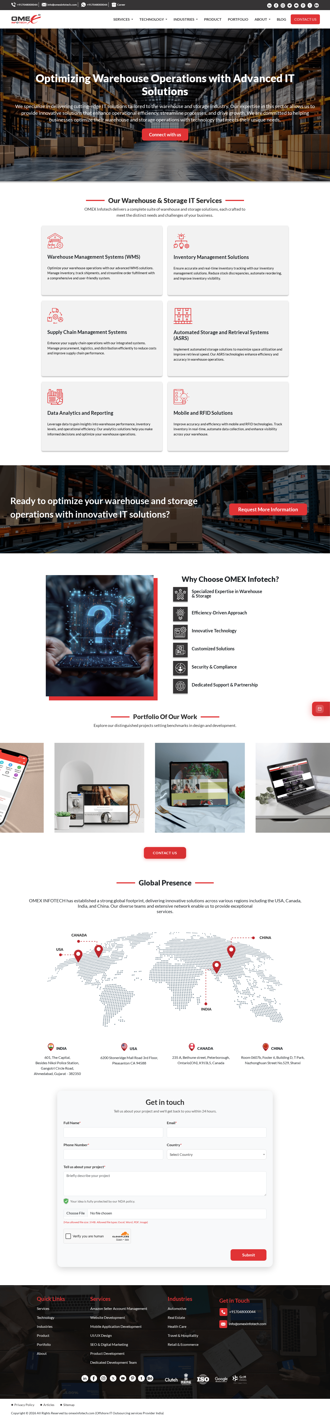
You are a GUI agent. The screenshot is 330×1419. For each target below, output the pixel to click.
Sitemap (69, 1405)
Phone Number (76, 1145)
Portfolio (44, 1344)
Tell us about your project (84, 1167)
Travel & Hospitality (183, 1335)
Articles (48, 1405)
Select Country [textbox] (181, 1154)
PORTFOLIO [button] (238, 19)
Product (43, 1335)
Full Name (72, 1123)
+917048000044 (27, 4)
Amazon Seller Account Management (118, 1308)
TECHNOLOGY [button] (152, 19)
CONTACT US (305, 19)
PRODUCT (213, 19)
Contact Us (165, 853)
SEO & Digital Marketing (109, 1344)
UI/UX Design (101, 1335)
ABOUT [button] (261, 19)
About (42, 1353)
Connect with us (165, 134)
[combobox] (216, 1154)
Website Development (107, 1317)
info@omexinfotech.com (62, 4)
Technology (45, 1317)
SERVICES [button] (121, 19)
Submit (248, 1254)
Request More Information (268, 509)
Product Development (107, 1353)
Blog (281, 19)
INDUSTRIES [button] (184, 19)
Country (174, 1145)
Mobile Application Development (116, 1326)
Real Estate (176, 1317)
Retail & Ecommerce (183, 1344)
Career (121, 4)
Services (43, 1308)
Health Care (177, 1326)
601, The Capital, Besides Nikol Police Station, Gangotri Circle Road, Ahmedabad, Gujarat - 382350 (57, 1061)
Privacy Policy (24, 1405)
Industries (45, 1326)
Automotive (177, 1308)
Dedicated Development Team (113, 1362)
